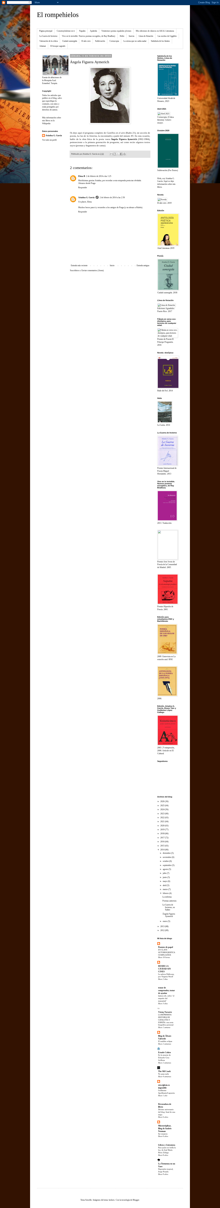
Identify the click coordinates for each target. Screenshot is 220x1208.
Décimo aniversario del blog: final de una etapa (166, 1112)
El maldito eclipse (165, 1041)
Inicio (112, 265)
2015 (162, 845)
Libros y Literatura (166, 1145)
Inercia (131, 36)
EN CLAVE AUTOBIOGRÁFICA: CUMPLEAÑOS (166, 952)
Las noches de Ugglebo (167, 36)
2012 (162, 930)
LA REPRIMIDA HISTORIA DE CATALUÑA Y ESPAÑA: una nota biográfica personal (165, 1020)
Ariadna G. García (86, 197)
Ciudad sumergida (69, 41)
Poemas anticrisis (169, 901)
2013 (162, 926)
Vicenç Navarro (165, 1012)
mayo (165, 881)
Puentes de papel (165, 947)
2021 (162, 821)
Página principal (45, 31)
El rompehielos (58, 15)
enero (165, 921)
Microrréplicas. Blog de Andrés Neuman (165, 1128)
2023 (162, 813)
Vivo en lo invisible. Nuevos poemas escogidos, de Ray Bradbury (88, 36)
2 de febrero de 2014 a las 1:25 (98, 176)
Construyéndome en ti (66, 31)
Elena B (81, 176)
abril (165, 885)
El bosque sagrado (57, 46)
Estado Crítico (164, 1052)
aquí (80, 133)
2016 (162, 841)
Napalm (82, 31)
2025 (162, 805)
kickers (112, 1200)
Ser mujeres (162, 1134)
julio (165, 873)
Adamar (42, 46)
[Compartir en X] (118, 154)
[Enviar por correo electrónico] (111, 154)
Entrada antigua (143, 265)
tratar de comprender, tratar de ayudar (166, 990)
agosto (166, 869)
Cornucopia (114, 41)
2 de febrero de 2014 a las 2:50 (112, 197)
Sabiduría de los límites (160, 41)
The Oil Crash (164, 1071)
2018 (162, 833)
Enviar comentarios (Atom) (92, 270)
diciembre (167, 853)
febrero (166, 893)
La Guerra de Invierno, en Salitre (168, 907)
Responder (82, 187)
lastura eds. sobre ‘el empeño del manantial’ (166, 998)
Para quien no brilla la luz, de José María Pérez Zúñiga (167, 1150)
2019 (162, 829)
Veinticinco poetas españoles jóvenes (116, 31)
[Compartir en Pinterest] (124, 154)
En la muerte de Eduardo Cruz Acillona (164, 1057)
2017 (162, 837)
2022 (162, 817)
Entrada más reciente (79, 265)
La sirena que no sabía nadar (134, 41)
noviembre (167, 857)
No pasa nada (163, 1074)
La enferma (167, 897)
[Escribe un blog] (114, 154)
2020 (162, 825)
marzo (165, 889)
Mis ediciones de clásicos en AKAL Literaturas (155, 31)
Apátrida (93, 31)
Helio (122, 36)
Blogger (136, 1200)
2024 (162, 809)
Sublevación (100, 41)
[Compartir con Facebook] (121, 154)
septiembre (167, 865)
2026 (162, 801)
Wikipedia (46, 123)
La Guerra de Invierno (48, 36)
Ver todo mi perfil (49, 140)
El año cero (86, 41)
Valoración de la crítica (48, 41)
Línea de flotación (146, 36)
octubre (166, 861)
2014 (162, 849)
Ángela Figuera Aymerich (168, 915)
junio (165, 877)
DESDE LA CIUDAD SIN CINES (164, 969)
